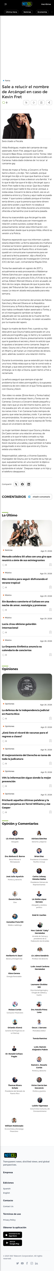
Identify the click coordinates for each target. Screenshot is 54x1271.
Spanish (6, 1188)
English (6, 1193)
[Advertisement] (27, 44)
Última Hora (11, 12)
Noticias (27, 12)
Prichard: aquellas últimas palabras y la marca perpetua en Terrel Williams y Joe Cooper (26, 804)
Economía (42, 12)
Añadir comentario (41, 497)
